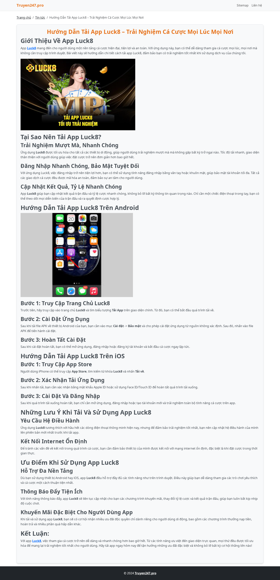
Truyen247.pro (30, 5)
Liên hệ (257, 5)
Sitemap (243, 5)
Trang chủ (24, 17)
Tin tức (40, 17)
